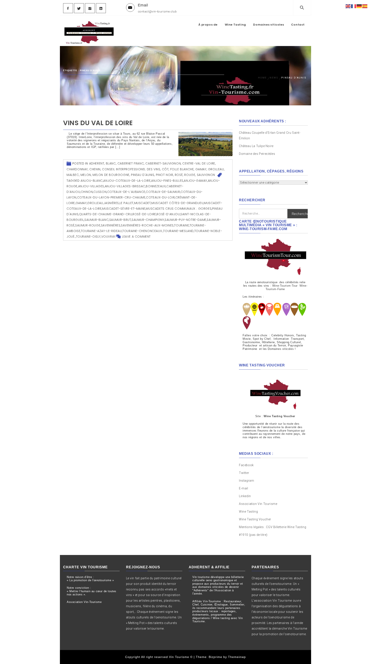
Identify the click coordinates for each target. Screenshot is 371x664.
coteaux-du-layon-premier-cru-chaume (111, 197)
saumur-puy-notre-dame (185, 220)
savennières (110, 225)
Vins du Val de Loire (98, 123)
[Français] (354, 6)
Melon (86, 175)
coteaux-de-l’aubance (126, 192)
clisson (99, 192)
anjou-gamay (195, 180)
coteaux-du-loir (160, 197)
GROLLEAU (95, 203)
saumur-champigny (148, 220)
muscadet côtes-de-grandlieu (177, 203)
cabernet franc (130, 163)
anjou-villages (91, 186)
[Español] (365, 6)
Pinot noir (164, 175)
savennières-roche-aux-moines (147, 225)
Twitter (244, 473)
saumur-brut (120, 220)
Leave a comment (136, 236)
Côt (165, 169)
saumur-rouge (87, 225)
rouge (189, 175)
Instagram (246, 480)
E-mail (243, 488)
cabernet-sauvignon (163, 163)
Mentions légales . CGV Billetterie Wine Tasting (272, 527)
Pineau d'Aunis (142, 175)
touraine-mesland (178, 231)
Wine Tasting (235, 25)
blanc (111, 163)
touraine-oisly (88, 236)
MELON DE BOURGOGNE (111, 175)
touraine (181, 225)
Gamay (201, 169)
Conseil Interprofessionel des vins (131, 169)
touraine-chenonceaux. (142, 231)
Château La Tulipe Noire (256, 146)
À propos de (207, 25)
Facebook (246, 465)
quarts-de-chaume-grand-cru (105, 214)
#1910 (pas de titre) (253, 534)
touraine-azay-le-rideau (101, 231)
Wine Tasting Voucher (255, 519)
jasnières (111, 203)
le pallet (127, 203)
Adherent (96, 163)
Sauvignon (206, 175)
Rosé (179, 175)
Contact (298, 25)
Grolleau (216, 169)
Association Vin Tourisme (258, 504)
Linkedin (245, 496)
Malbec (73, 175)
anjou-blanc (92, 180)
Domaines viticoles (268, 25)
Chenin (94, 169)
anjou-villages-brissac (125, 186)
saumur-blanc (96, 220)
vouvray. (109, 236)
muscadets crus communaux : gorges (178, 208)
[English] (348, 6)
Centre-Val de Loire (198, 163)
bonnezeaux (156, 186)
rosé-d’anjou (168, 214)
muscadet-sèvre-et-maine (123, 208)
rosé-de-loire (144, 214)
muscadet (142, 203)
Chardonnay (77, 169)
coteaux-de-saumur (163, 192)
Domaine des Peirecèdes (257, 153)
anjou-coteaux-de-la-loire (127, 180)
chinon (87, 192)
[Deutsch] (359, 6)
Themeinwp (237, 657)
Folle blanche (182, 169)
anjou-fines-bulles (167, 180)
